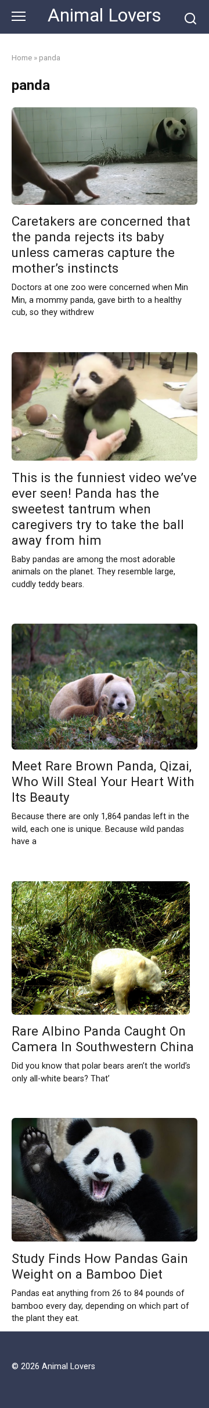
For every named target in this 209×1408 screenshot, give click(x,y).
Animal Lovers (104, 15)
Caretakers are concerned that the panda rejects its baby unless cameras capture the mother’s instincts (101, 245)
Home (22, 57)
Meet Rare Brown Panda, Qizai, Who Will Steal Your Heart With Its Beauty (103, 782)
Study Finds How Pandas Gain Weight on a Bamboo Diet (100, 1266)
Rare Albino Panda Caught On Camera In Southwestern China (103, 1039)
